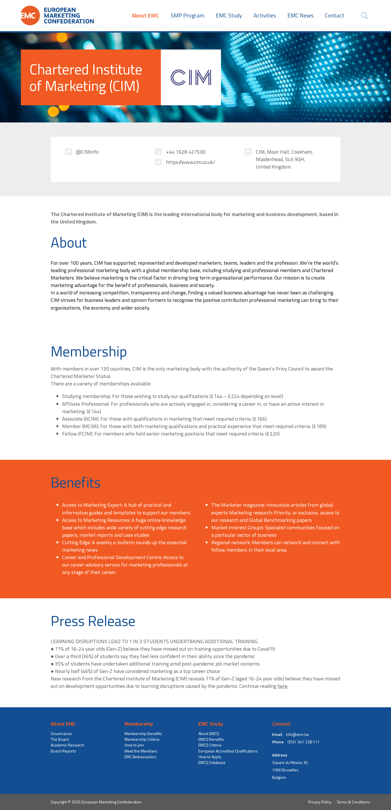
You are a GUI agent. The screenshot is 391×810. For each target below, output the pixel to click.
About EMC (145, 15)
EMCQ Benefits (211, 739)
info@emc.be (297, 734)
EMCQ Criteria (209, 745)
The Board (60, 739)
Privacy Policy (319, 802)
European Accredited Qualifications (228, 751)
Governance (61, 733)
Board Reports (63, 751)
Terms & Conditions (353, 802)
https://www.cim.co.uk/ (190, 162)
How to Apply (209, 757)
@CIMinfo (87, 152)
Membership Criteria (142, 739)
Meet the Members (141, 751)
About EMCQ (208, 733)
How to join (134, 745)
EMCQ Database (212, 762)
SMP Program (187, 15)
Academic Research (67, 745)
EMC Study (229, 15)
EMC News (300, 15)
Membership (139, 724)
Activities (265, 15)
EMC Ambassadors (140, 757)
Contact (334, 15)
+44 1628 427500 (186, 152)
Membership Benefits (143, 733)
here (282, 686)
